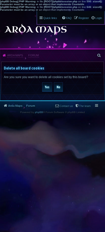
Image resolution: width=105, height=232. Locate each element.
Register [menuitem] (83, 18)
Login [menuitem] (98, 18)
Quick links (50, 18)
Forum (33, 55)
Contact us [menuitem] (66, 106)
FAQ (69, 18)
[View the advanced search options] (99, 55)
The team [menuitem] (85, 106)
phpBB (39, 112)
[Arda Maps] (35, 29)
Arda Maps (15, 55)
